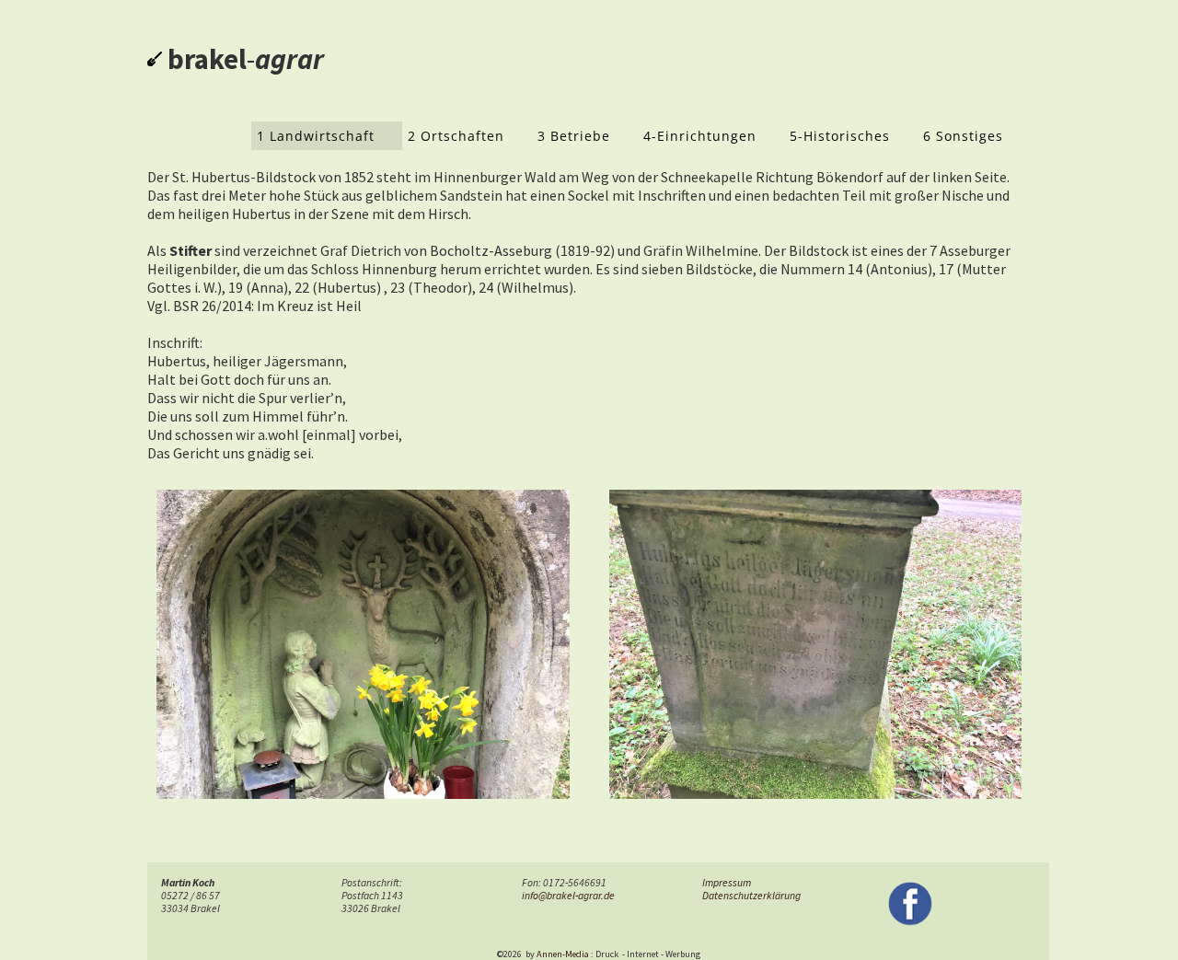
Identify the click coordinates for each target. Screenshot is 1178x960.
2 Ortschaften (456, 136)
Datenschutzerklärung (751, 895)
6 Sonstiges (963, 136)
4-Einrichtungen (699, 136)
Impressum (726, 882)
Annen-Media (563, 954)
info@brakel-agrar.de (568, 895)
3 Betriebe (573, 136)
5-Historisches (840, 136)
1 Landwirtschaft (316, 136)
